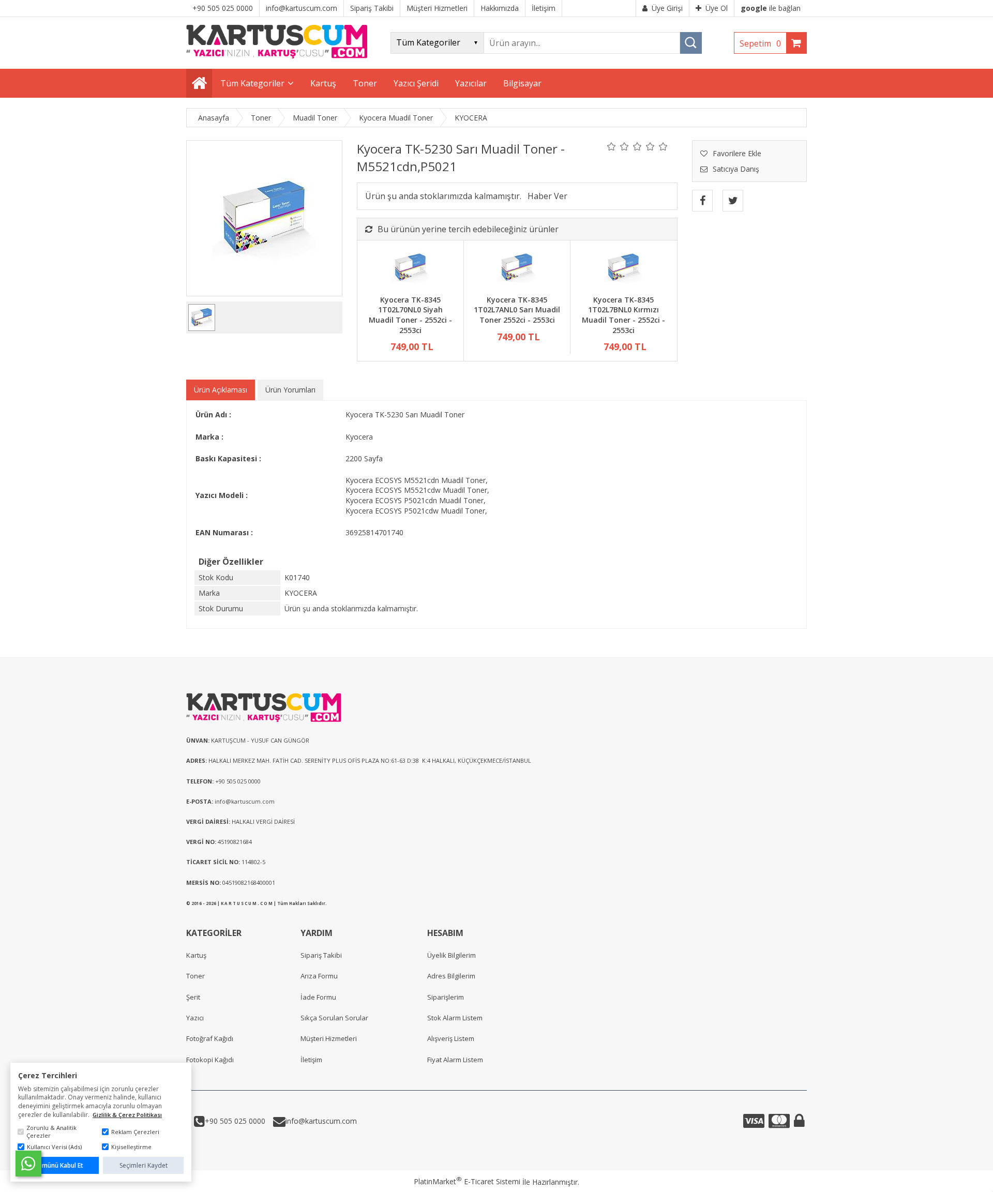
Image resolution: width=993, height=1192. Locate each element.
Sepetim (760, 43)
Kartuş (196, 955)
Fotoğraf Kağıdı (209, 1038)
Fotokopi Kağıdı (210, 1059)
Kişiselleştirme (131, 1147)
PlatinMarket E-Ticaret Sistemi (467, 1181)
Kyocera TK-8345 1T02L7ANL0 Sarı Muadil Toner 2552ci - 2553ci (517, 310)
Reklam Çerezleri (135, 1132)
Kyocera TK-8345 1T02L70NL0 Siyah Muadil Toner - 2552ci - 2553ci (410, 315)
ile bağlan (771, 8)
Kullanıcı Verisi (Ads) (54, 1147)
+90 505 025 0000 (235, 1121)
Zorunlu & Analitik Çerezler (51, 1131)
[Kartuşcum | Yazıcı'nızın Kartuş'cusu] (276, 56)
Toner (195, 975)
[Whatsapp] (28, 1163)
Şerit (193, 997)
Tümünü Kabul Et (58, 1165)
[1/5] (611, 146)
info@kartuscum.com (321, 1121)
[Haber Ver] (547, 196)
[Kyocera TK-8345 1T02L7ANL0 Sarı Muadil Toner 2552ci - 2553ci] (517, 269)
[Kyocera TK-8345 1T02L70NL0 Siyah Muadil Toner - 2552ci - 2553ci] (410, 269)
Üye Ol (716, 8)
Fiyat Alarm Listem (455, 1059)
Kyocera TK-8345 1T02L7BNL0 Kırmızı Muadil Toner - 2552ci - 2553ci (623, 315)
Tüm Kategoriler (252, 83)
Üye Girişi (667, 8)
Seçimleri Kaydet (143, 1165)
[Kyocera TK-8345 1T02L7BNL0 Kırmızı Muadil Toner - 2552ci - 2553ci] (623, 269)
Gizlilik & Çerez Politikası (127, 1115)
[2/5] (618, 146)
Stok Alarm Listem (455, 1017)
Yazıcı (195, 1017)
